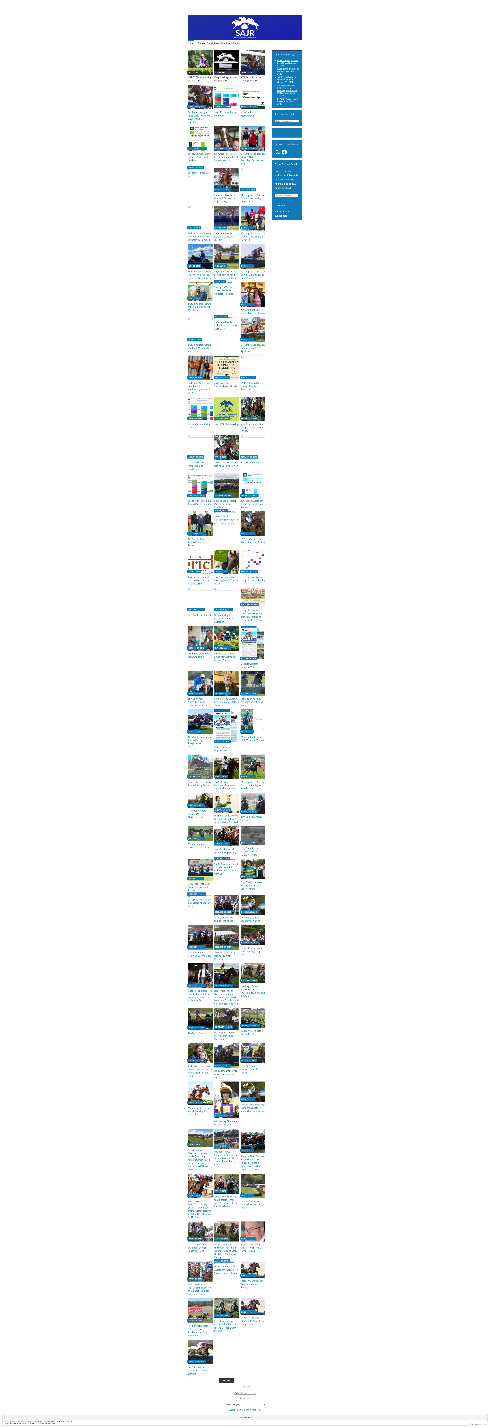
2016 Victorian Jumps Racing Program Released (225, 955)
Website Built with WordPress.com (244, 1410)
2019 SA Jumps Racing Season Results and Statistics (199, 157)
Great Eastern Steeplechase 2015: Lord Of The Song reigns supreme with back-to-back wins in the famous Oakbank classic (199, 1160)
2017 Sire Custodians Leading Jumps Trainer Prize (226, 580)
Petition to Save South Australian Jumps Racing (252, 1284)
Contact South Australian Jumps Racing (219, 43)
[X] (278, 152)
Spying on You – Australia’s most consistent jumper (197, 701)
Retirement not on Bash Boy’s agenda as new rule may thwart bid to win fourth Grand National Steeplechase (226, 997)
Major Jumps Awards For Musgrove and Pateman (225, 1035)
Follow (281, 205)
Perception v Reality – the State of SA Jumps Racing (252, 701)
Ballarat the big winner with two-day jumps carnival (253, 951)
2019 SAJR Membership (226, 424)
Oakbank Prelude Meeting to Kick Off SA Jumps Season (252, 1320)
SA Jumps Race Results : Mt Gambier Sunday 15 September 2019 (226, 157)
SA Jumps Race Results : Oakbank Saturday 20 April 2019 (226, 325)
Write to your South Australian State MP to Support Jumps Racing (226, 1269)
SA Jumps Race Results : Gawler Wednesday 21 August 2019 (226, 198)
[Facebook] (284, 152)
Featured (195, 72)
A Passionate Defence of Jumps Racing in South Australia (199, 1247)
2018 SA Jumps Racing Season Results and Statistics (252, 386)
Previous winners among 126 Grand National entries (197, 813)
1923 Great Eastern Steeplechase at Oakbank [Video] (250, 851)
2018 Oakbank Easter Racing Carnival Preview (225, 504)
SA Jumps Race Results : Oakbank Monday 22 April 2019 (200, 347)
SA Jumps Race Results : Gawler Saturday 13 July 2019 (226, 236)
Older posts (226, 1380)
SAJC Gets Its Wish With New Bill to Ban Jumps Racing (251, 1247)
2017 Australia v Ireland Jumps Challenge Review (200, 542)
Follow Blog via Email (286, 164)
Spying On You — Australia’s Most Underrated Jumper (225, 290)
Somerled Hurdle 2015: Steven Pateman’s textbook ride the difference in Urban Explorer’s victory (253, 1162)
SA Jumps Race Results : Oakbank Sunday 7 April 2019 (253, 347)
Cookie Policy (51, 1423)
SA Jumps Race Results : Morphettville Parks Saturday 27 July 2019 (200, 236)
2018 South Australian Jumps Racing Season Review (252, 427)
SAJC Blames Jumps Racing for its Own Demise (198, 1370)
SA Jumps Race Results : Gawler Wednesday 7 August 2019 (253, 198)
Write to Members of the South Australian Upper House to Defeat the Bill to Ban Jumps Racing (226, 1251)
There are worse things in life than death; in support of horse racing (253, 1107)
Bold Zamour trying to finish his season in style (225, 1074)
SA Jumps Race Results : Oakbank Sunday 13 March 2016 (253, 785)
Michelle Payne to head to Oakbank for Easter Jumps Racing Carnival (226, 818)
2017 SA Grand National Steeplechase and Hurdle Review (226, 519)
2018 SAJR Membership (253, 462)
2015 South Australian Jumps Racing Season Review (199, 902)
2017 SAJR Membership (200, 615)
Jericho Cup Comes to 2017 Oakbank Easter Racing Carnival (199, 580)
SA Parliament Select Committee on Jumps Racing (199, 887)
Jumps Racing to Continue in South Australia (223, 618)
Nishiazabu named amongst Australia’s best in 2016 (224, 656)
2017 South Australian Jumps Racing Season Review (252, 504)
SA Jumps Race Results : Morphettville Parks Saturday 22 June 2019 (200, 274)
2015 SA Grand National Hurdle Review (249, 1069)
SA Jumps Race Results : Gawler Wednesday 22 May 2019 (253, 274)
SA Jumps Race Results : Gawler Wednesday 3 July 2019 (253, 236)
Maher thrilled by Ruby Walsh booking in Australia (200, 1111)
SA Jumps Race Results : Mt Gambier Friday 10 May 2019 (200, 306)
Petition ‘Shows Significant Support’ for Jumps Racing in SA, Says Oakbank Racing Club (226, 1158)
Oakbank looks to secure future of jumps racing (252, 1204)
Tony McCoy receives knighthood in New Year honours (251, 885)
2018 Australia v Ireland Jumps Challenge (196, 465)
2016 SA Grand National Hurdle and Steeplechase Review (225, 785)
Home (191, 43)
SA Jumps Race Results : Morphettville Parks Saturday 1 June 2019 (226, 274)
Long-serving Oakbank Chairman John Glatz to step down (226, 701)
